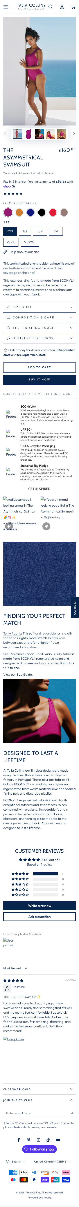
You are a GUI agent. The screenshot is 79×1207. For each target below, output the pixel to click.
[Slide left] (5, 134)
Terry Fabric (12, 633)
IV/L (57, 232)
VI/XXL (31, 243)
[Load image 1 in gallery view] (17, 134)
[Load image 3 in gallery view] (39, 134)
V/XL (12, 243)
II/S (26, 232)
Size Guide (24, 674)
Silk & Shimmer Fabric (18, 654)
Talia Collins (33, 1192)
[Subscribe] (73, 1113)
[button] (50, 7)
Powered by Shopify (39, 1197)
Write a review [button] (39, 905)
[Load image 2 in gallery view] (28, 134)
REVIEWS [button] (75, 608)
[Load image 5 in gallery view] (61, 134)
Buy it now (39, 379)
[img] (13, 980)
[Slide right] (74, 134)
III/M (41, 232)
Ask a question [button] (39, 916)
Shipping (23, 173)
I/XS (12, 232)
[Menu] (5, 7)
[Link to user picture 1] (13, 1047)
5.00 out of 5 (50, 860)
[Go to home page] (31, 7)
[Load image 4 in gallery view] (50, 134)
